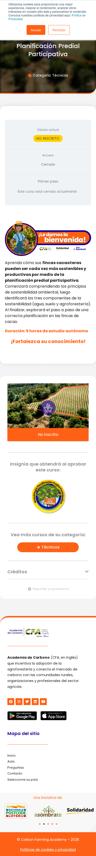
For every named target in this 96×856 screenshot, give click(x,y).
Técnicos (60, 75)
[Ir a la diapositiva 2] (44, 824)
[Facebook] (10, 701)
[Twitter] (27, 701)
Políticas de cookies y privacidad (48, 849)
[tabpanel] (48, 281)
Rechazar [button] (58, 30)
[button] (48, 574)
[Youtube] (43, 701)
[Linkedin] (35, 701)
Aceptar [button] (36, 30)
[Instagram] (19, 701)
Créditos (17, 572)
